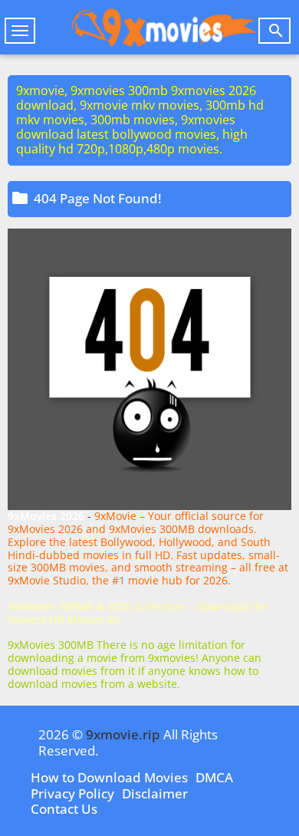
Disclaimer (155, 793)
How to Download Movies (109, 777)
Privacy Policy (72, 793)
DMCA (214, 777)
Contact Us (64, 809)
